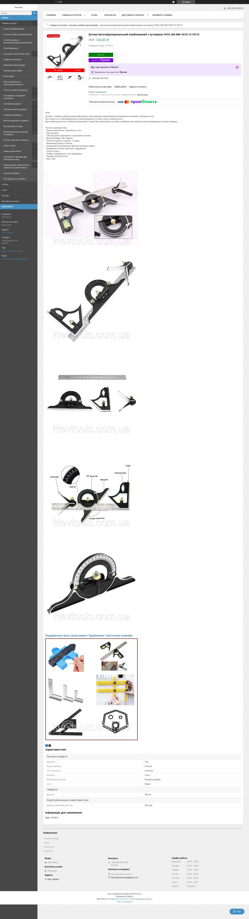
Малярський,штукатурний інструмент (16, 133)
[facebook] (46, 746)
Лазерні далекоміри (13, 70)
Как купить (49, 846)
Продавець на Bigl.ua (124, 896)
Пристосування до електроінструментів (13, 83)
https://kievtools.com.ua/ (12, 251)
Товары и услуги (9, 23)
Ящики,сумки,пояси (12, 151)
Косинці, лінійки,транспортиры (18, 34)
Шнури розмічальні (12, 59)
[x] (50, 746)
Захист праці (9, 145)
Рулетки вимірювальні (14, 28)
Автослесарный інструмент (16, 120)
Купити (101, 54)
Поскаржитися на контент (118, 899)
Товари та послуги (58, 25)
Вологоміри (9, 76)
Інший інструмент (12, 173)
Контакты (110, 15)
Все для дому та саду (13, 126)
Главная (51, 15)
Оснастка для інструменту (16, 90)
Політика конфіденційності (141, 899)
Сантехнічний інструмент (15, 109)
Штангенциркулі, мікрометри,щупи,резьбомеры (18, 41)
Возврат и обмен (162, 15)
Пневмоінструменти (13, 115)
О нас (4, 190)
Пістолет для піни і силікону (16, 140)
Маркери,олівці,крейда (14, 65)
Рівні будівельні (11, 48)
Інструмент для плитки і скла (17, 53)
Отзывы (5, 195)
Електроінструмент (12, 103)
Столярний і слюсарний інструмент (14, 96)
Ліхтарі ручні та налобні (15, 178)
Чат (239, 911)
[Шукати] (34, 13)
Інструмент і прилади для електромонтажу (15, 158)
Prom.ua (138, 894)
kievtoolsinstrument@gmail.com (16, 259)
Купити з (96, 60)
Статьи (5, 184)
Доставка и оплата (10, 201)
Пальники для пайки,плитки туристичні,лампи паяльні (16, 166)
